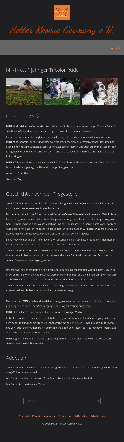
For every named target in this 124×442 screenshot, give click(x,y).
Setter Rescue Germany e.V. (62, 29)
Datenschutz (65, 416)
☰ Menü (115, 47)
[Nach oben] (62, 435)
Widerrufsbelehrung (93, 416)
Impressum (49, 416)
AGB (77, 416)
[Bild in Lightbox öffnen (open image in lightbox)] (24, 91)
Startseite (24, 416)
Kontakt (36, 416)
